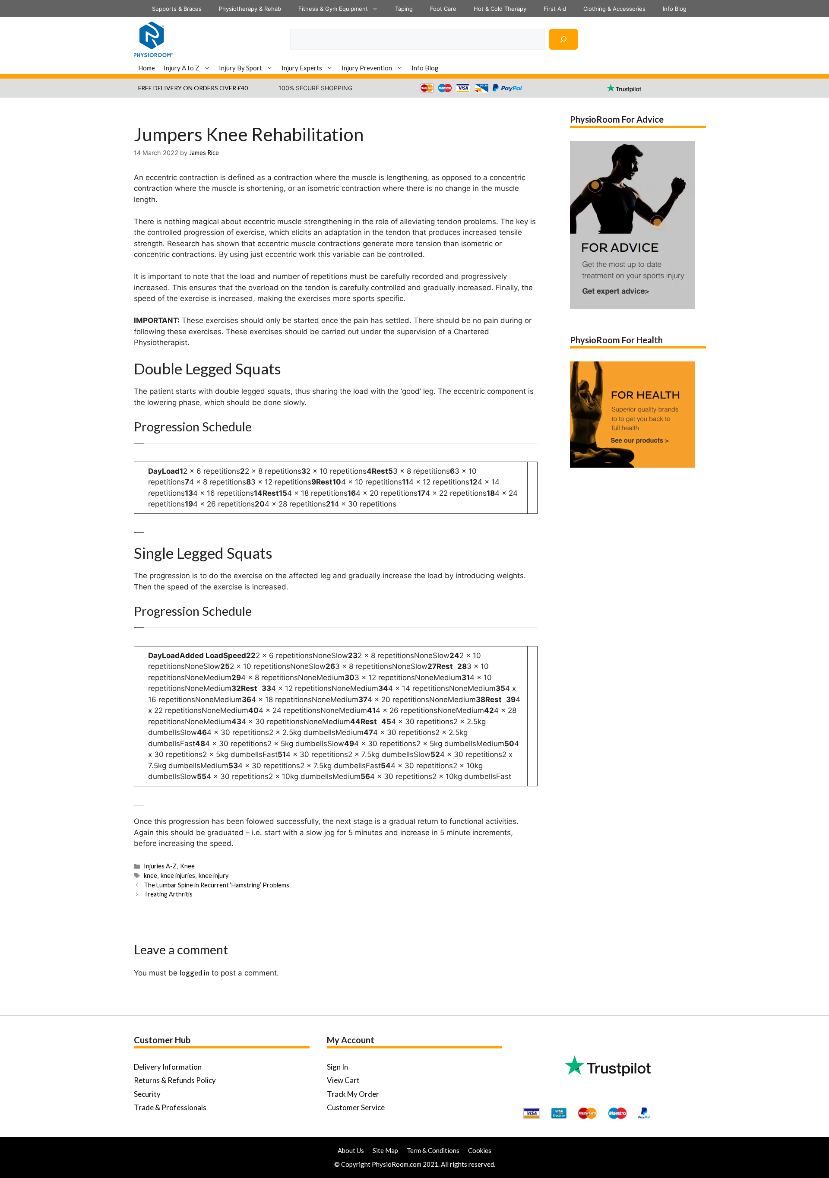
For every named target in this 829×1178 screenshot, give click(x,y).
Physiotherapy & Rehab (250, 8)
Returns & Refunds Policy (175, 1080)
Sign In (337, 1066)
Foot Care (443, 8)
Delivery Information (168, 1066)
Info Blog (675, 8)
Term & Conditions (433, 1150)
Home (146, 68)
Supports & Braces (177, 8)
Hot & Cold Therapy (500, 8)
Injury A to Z (181, 68)
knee (150, 875)
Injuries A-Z (160, 866)
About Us (351, 1150)
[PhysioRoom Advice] (153, 38)
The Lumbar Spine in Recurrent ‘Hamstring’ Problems (216, 885)
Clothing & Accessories (614, 8)
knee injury (213, 875)
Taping (404, 8)
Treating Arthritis (168, 894)
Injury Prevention (367, 68)
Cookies (479, 1150)
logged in (194, 972)
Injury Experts (302, 68)
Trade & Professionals (170, 1107)
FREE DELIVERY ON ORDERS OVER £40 (193, 88)
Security (147, 1094)
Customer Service (356, 1107)
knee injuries (178, 875)
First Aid (555, 8)
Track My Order (353, 1094)
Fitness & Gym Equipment (333, 8)
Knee (187, 866)
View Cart (343, 1080)
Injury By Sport (240, 68)
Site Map (385, 1150)
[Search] (563, 39)
